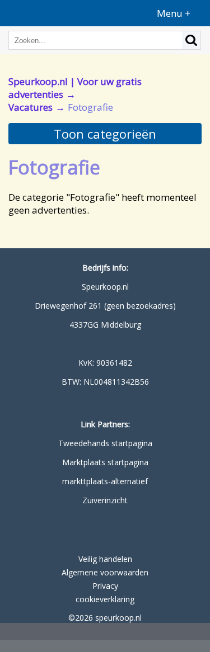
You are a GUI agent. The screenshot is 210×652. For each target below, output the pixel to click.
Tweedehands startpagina (105, 443)
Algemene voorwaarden (105, 572)
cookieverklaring (105, 599)
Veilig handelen (105, 559)
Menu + (173, 13)
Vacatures (30, 107)
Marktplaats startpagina (105, 462)
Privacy (105, 585)
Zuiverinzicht (105, 500)
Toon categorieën (105, 133)
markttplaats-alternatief (105, 481)
